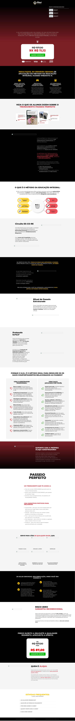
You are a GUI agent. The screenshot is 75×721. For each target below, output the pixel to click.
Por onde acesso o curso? (28, 706)
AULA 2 (56, 13)
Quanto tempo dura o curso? (29, 708)
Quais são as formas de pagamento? (31, 703)
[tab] (58, 10)
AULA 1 (56, 10)
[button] (14, 117)
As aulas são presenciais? (28, 700)
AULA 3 (56, 16)
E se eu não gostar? (26, 711)
